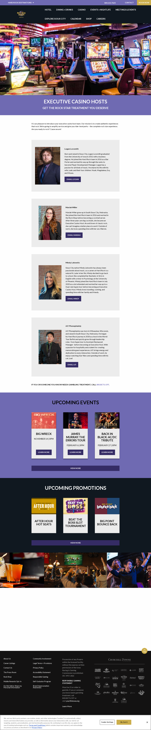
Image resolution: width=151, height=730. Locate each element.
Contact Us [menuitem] (8, 668)
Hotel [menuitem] (48, 9)
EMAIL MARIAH (74, 235)
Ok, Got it (124, 722)
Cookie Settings (107, 722)
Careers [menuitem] (100, 19)
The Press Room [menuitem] (10, 672)
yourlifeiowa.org (72, 701)
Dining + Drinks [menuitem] (64, 9)
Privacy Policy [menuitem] (38, 668)
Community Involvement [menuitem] (42, 659)
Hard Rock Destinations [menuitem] (19, 3)
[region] (75, 722)
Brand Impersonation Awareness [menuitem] (41, 687)
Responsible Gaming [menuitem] (40, 677)
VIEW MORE (75, 468)
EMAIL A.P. (72, 365)
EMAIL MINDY (73, 299)
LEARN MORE (44, 452)
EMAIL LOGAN (73, 179)
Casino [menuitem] (82, 9)
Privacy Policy (37, 727)
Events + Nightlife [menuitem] (100, 9)
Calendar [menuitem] (76, 19)
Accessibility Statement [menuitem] (42, 672)
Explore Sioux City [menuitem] (55, 19)
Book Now (144, 3)
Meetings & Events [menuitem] (126, 9)
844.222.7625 (110, 3)
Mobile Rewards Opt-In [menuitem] (12, 681)
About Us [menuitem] (7, 659)
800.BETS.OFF (102, 384)
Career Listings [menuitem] (9, 663)
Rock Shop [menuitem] (8, 677)
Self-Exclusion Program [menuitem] (42, 681)
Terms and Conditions (37, 725)
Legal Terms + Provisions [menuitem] (42, 663)
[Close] (147, 722)
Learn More (67, 706)
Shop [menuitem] (89, 19)
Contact (129, 3)
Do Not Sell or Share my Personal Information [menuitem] (13, 687)
